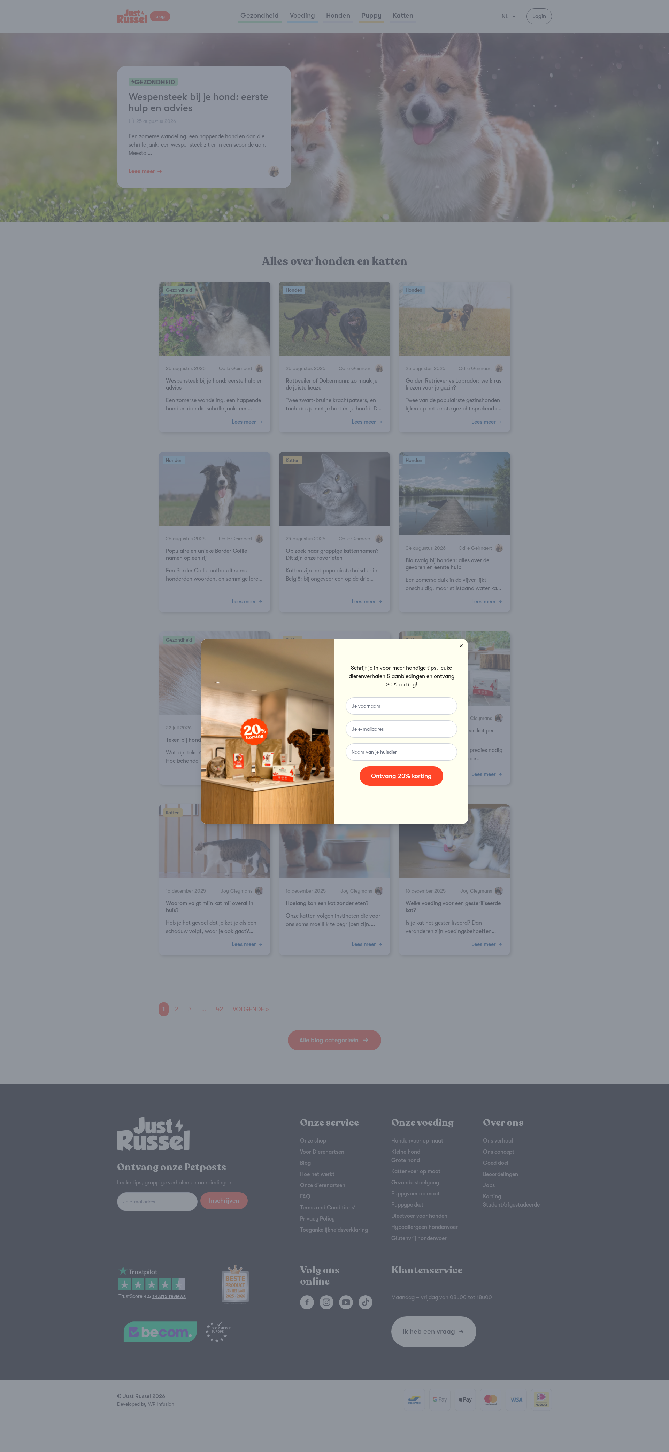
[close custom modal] (461, 645)
